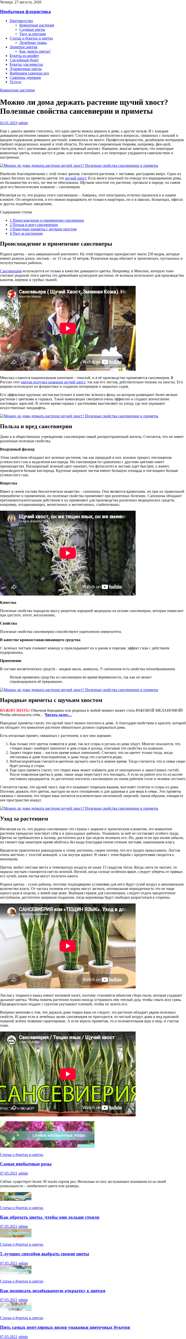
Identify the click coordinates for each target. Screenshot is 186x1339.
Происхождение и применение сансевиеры (47, 220)
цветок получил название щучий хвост (53, 382)
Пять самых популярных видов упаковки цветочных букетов (65, 1327)
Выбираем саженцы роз (29, 73)
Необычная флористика (25, 11)
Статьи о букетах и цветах (31, 38)
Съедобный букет (24, 60)
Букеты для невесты (26, 64)
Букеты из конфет (24, 56)
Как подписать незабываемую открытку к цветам (52, 1290)
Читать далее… (58, 715)
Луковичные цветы (26, 69)
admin (23, 123)
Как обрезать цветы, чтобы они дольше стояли (49, 1217)
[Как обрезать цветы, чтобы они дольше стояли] (15, 1199)
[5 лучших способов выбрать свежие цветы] (15, 1236)
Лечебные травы (33, 42)
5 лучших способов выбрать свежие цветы (44, 1253)
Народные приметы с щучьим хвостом (43, 229)
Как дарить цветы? (35, 51)
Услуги (15, 82)
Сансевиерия (11, 271)
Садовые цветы (32, 29)
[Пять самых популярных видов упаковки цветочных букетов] (15, 1309)
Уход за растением (26, 233)
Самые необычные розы (26, 1163)
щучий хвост (75, 178)
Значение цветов (23, 47)
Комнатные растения (36, 25)
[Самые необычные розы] (47, 1146)
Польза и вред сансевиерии (34, 225)
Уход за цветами (32, 34)
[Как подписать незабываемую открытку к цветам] (15, 1273)
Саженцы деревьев (25, 77)
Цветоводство (21, 21)
